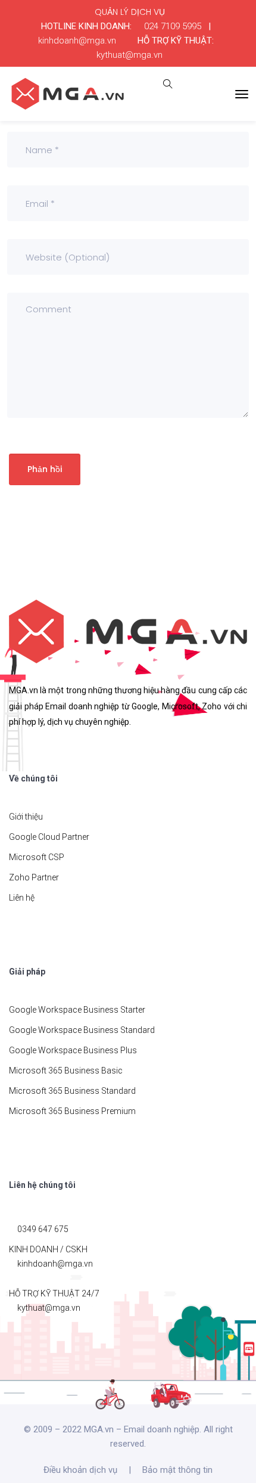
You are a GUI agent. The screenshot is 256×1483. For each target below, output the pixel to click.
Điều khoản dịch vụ (80, 1470)
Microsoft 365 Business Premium (72, 1111)
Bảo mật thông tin (177, 1470)
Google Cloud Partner (49, 837)
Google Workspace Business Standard (82, 1030)
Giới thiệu (26, 816)
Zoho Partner (34, 877)
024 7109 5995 (172, 26)
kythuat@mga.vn (129, 54)
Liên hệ (22, 897)
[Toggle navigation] (242, 94)
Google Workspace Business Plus (73, 1050)
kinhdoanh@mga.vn (77, 40)
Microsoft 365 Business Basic (66, 1070)
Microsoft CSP (36, 857)
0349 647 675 (42, 1229)
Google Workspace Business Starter (77, 1009)
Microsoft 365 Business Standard (72, 1091)
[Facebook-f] (16, 755)
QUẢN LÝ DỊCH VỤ (130, 12)
